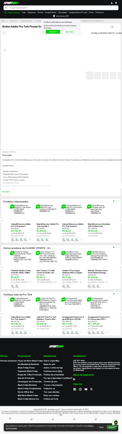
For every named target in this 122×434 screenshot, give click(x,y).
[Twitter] (93, 389)
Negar (101, 427)
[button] (89, 75)
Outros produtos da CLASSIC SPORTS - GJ (27, 248)
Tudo (24, 12)
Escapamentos (50, 12)
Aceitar (111, 427)
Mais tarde (69, 32)
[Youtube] (87, 389)
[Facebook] (76, 389)
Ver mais (5, 192)
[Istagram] (81, 389)
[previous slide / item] (5, 50)
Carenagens (62, 12)
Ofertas (40, 12)
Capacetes (32, 12)
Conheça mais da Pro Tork (17, 294)
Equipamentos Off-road (78, 12)
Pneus (91, 12)
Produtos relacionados (15, 201)
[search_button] (6, 7)
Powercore (99, 12)
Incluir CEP (53, 32)
